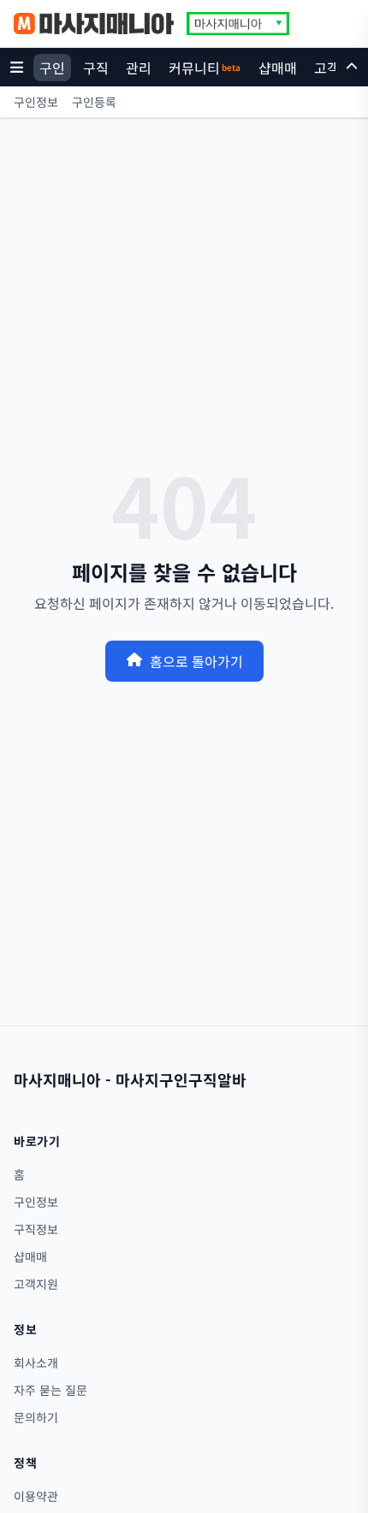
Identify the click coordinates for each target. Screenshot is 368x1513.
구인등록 (94, 101)
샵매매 (277, 67)
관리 (138, 67)
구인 (52, 67)
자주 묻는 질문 (50, 1389)
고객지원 (36, 1283)
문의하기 (36, 1417)
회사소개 (36, 1362)
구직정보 (36, 1229)
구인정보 (36, 101)
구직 (96, 67)
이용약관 (36, 1495)
